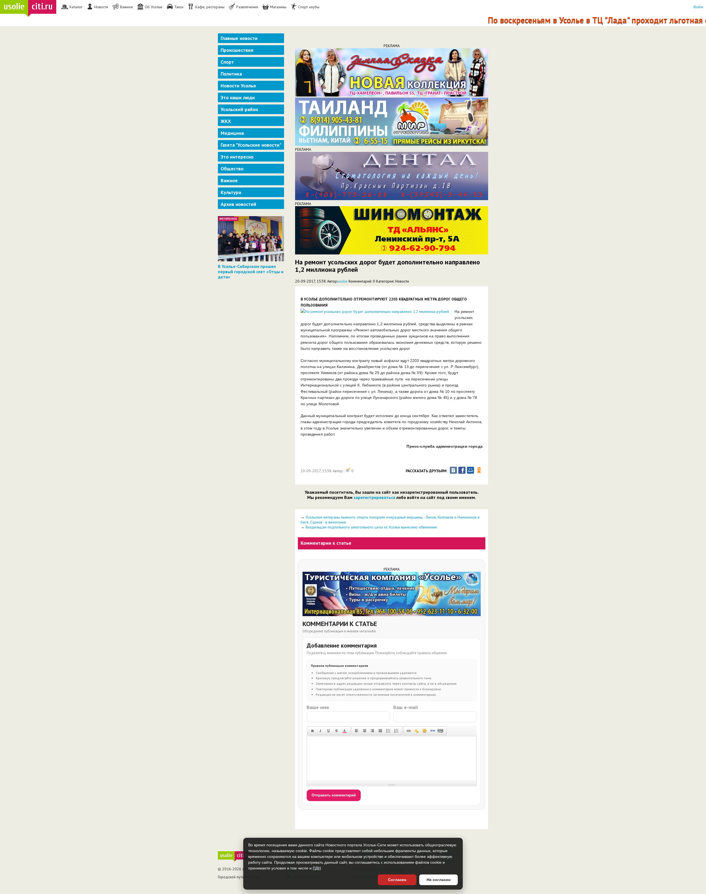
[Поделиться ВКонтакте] (453, 470)
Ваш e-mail (405, 707)
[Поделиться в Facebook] (462, 470)
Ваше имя (318, 707)
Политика (231, 74)
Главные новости (239, 38)
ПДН (317, 868)
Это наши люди (238, 97)
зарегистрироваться (374, 497)
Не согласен (438, 879)
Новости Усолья (238, 85)
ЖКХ (226, 121)
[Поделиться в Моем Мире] (470, 470)
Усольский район (239, 109)
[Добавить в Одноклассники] (479, 470)
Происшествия (237, 50)
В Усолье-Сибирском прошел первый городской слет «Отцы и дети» (251, 272)
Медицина (232, 133)
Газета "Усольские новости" (251, 145)
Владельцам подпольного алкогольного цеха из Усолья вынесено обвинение (371, 527)
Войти (698, 6)
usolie (342, 281)
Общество (232, 168)
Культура (231, 192)
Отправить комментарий (334, 795)
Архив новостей (238, 204)
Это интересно (237, 157)
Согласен (397, 879)
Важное (229, 180)
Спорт (227, 62)
